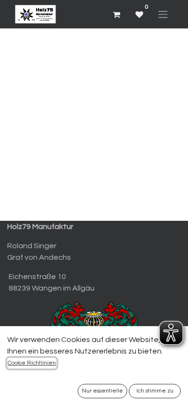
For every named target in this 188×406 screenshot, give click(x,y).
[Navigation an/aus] (163, 14)
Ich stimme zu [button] (155, 391)
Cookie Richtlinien (32, 363)
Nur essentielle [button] (102, 391)
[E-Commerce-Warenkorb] (116, 14)
